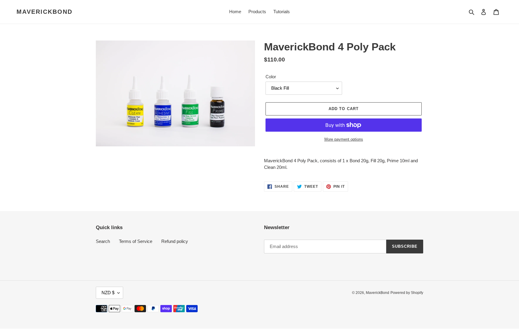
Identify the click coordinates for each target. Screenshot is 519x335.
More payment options (343, 139)
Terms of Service (135, 241)
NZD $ (108, 292)
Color (271, 76)
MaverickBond (44, 11)
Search (103, 241)
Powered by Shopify (406, 293)
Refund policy (174, 241)
